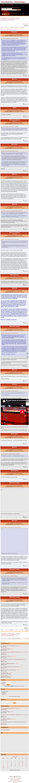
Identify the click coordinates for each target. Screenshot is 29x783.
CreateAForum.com (17, 779)
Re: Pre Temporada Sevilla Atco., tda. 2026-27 (9, 666)
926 (19, 27)
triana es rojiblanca (15, 120)
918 (15, 27)
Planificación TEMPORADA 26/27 (7, 663)
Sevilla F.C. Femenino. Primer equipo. (8, 669)
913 (8, 27)
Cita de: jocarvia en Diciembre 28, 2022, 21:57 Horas (9, 239)
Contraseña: (3, 683)
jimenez (15, 174)
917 (14, 27)
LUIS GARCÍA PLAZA (5, 711)
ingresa (14, 7)
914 (9, 27)
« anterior (27, 629)
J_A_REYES (17, 663)
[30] (3, 767)
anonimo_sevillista (15, 326)
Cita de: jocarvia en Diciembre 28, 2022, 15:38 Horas (9, 126)
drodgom (15, 520)
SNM (15, 107)
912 (7, 27)
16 (3, 764)
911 (5, 27)
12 (15, 762)
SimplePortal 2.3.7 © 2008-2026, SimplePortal (15, 781)
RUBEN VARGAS (4, 676)
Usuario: (3, 682)
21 (22, 764)
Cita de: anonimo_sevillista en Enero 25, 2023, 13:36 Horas (11, 527)
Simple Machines (19, 778)
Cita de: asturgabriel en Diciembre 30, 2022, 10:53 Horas (10, 453)
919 (17, 27)
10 (7, 762)
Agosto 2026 (15, 756)
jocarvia (15, 79)
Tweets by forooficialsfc (5, 729)
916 (13, 27)
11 (11, 762)
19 (15, 764)
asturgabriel (15, 433)
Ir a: (9, 638)
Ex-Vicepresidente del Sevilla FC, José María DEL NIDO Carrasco (13, 659)
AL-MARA (15, 144)
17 (7, 764)
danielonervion (15, 274)
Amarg (15, 384)
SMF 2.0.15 (10, 778)
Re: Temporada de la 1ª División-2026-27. (8, 645)
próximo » (27, 630)
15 (26, 762)
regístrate (18, 7)
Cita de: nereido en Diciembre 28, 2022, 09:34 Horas (9, 38)
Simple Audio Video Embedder (15, 780)
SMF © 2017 (14, 778)
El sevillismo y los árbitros (5, 656)
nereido (15, 288)
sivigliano (15, 31)
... (4, 27)
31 (7, 767)
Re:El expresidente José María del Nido (14, 34)
